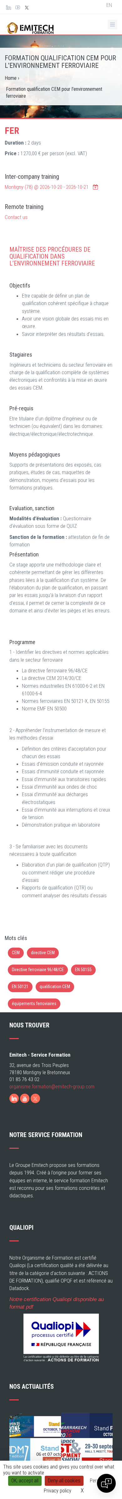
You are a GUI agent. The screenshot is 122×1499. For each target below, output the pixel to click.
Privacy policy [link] (57, 1491)
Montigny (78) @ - (47, 187)
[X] (35, 1098)
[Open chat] (106, 1483)
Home (11, 78)
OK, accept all (24, 1481)
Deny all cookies (64, 1481)
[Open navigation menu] (112, 24)
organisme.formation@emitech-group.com (51, 1087)
